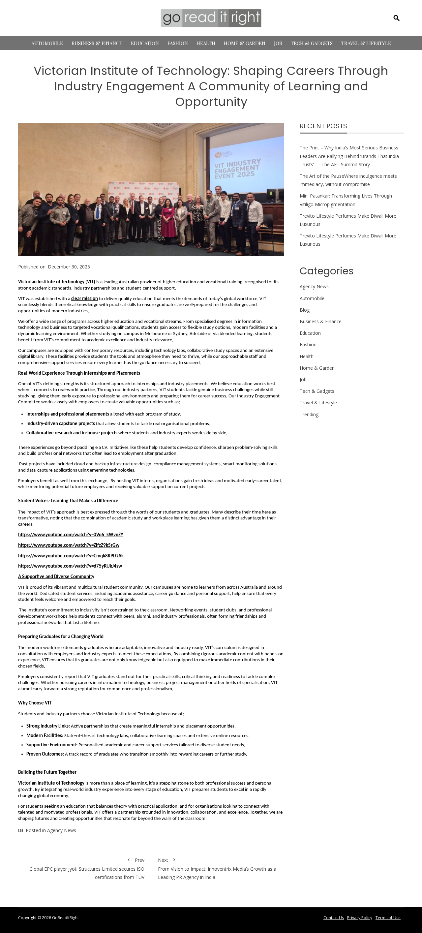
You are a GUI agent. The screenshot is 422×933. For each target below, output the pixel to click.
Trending (309, 414)
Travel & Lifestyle (366, 43)
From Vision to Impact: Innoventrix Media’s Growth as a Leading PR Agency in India (217, 868)
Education (145, 43)
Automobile (47, 43)
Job (278, 43)
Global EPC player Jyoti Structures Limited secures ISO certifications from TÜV (86, 868)
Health (205, 43)
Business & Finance (97, 43)
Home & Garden (244, 43)
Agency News (61, 830)
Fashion (177, 43)
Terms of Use (388, 917)
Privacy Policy (359, 917)
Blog (305, 310)
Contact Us (333, 917)
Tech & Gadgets (312, 43)
